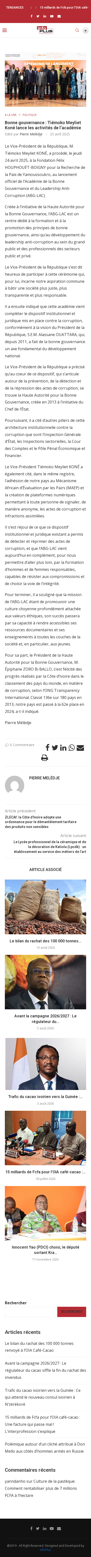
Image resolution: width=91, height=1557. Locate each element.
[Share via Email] (80, 747)
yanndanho (15, 1481)
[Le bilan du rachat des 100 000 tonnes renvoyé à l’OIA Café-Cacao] (45, 907)
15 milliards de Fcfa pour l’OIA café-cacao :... (45, 1172)
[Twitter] (37, 16)
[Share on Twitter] (54, 747)
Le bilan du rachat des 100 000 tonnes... (45, 941)
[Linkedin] (44, 16)
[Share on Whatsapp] (71, 747)
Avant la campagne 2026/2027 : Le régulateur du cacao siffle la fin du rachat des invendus (45, 1370)
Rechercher (16, 1303)
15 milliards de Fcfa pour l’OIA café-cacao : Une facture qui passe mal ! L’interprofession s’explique (42, 1424)
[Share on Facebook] (47, 747)
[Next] (36, 7)
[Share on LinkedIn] (63, 747)
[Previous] (31, 7)
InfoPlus (45, 1550)
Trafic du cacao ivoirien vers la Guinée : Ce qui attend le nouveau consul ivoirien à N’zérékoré (43, 1397)
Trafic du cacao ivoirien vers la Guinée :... (45, 1096)
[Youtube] (51, 16)
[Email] (59, 16)
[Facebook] (31, 16)
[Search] (77, 30)
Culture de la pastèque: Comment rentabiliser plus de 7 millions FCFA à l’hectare (41, 1488)
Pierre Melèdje (31, 134)
